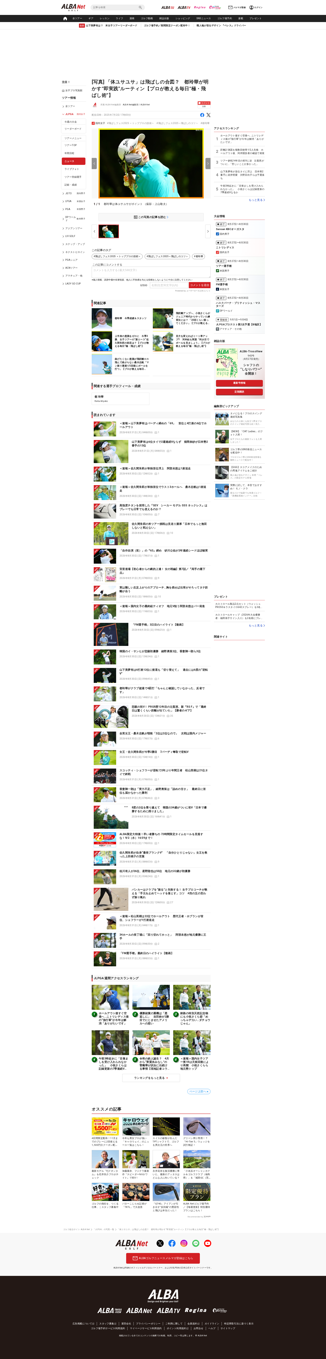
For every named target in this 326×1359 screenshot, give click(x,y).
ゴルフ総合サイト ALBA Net (76, 1229)
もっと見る (256, 200)
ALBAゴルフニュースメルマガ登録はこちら (166, 1258)
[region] (74, 193)
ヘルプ (212, 1328)
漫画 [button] (132, 18)
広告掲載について (82, 1323)
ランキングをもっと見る (149, 1077)
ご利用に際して (174, 1323)
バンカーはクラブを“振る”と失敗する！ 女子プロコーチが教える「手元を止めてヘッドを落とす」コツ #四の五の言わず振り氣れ (169, 893)
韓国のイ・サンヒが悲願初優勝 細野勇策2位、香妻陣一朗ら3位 (160, 651)
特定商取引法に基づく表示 (238, 1323)
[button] (151, 429)
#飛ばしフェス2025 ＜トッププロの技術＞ (130, 123)
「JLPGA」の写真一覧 (103, 1229)
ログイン (258, 7)
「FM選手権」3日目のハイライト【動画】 (158, 624)
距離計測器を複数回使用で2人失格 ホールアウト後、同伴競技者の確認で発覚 (242, 151)
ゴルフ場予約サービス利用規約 (108, 1328)
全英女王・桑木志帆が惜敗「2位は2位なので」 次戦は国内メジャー (163, 733)
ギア (90, 18)
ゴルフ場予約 (224, 18)
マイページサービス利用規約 (146, 1328)
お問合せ (198, 1328)
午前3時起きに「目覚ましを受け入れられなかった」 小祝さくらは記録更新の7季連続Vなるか (113, 1065)
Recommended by (195, 1217)
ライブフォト (72, 169)
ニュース (69, 161)
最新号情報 (239, 382)
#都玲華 (205, 123)
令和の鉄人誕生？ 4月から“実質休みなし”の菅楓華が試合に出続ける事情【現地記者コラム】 (154, 1065)
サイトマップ (228, 1328)
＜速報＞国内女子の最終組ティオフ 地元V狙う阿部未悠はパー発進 (162, 606)
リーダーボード (73, 129)
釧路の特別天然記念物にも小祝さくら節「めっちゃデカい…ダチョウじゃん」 (195, 1018)
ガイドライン (212, 1323)
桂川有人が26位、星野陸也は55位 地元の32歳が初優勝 (155, 871)
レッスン (105, 18)
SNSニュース (203, 18)
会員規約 (192, 1323)
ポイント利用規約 (176, 1328)
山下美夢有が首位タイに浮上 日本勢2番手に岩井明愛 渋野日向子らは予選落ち (242, 174)
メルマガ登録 (239, 7)
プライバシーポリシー (148, 1323)
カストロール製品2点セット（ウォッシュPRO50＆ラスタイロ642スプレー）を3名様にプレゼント (239, 605)
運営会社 (126, 1323)
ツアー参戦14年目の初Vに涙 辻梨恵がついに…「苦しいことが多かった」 (242, 162)
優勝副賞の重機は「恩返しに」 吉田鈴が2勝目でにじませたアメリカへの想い (154, 1018)
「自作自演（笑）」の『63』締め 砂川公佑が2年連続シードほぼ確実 (164, 550)
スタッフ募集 (106, 1323)
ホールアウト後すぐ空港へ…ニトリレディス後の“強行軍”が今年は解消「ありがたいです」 (114, 1018)
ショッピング (182, 18)
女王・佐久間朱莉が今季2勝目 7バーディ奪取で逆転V (154, 751)
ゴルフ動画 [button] (147, 18)
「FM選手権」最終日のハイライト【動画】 (147, 953)
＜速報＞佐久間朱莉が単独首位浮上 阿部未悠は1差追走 (155, 468)
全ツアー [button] (77, 18)
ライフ (119, 18)
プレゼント (255, 18)
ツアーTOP (71, 145)
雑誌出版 (164, 18)
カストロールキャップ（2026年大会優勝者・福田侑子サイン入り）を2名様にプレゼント (239, 616)
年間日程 (69, 153)
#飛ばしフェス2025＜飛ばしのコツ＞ (177, 123)
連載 (240, 18)
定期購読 (239, 391)
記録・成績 (71, 185)
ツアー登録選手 (73, 177)
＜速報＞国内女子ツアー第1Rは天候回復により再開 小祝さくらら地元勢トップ (194, 1063)
